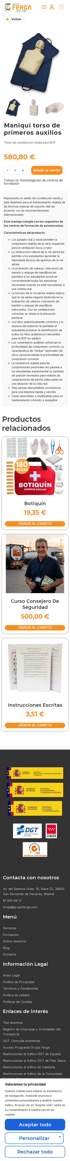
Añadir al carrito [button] (35, 523)
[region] (35, 1119)
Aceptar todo (35, 1124)
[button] (44, 7)
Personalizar (34, 1138)
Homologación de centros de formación (33, 181)
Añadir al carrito (46, 170)
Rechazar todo (35, 1152)
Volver (16, 19)
